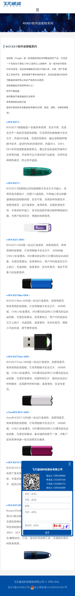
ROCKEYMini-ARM (18, 295)
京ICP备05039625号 (19, 587)
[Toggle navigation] (37, 10)
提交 (47, 532)
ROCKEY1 (13, 122)
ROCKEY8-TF (15, 462)
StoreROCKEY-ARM (18, 412)
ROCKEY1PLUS (16, 505)
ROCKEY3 (13, 183)
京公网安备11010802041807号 (50, 587)
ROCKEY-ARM (16, 239)
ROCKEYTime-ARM (18, 356)
